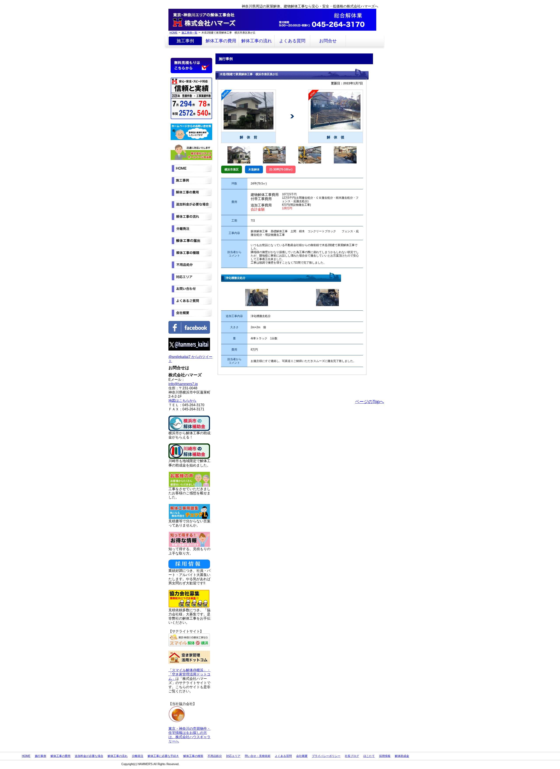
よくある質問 (292, 40)
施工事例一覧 (189, 32)
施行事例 (40, 756)
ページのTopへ (369, 401)
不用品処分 (215, 756)
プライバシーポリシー (326, 756)
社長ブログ (352, 756)
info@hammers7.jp (183, 384)
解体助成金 (402, 756)
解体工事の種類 (193, 756)
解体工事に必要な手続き (163, 756)
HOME (173, 32)
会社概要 (302, 756)
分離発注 (137, 756)
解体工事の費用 (221, 40)
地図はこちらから (182, 400)
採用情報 (384, 756)
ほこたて (369, 756)
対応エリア (233, 756)
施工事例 (185, 40)
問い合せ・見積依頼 (257, 756)
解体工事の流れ (256, 40)
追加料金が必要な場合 (89, 756)
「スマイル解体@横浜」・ (189, 670)
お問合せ (328, 40)
